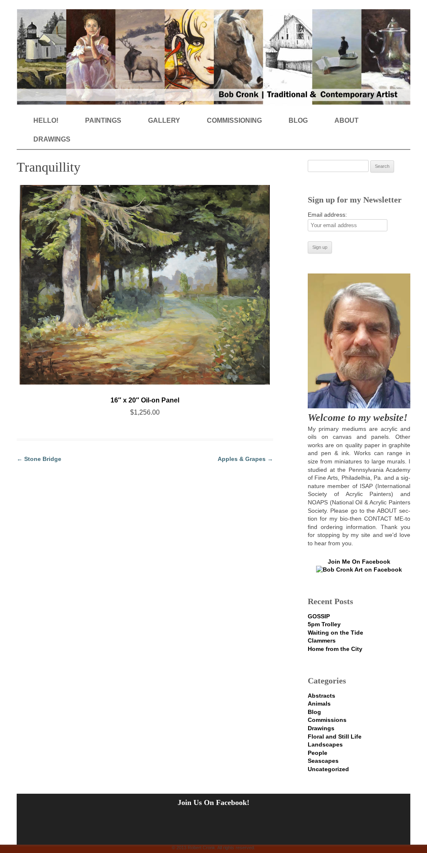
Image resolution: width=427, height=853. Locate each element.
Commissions (327, 719)
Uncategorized (328, 769)
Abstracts (321, 695)
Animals (319, 703)
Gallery (164, 120)
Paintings (103, 120)
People (317, 752)
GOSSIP (319, 616)
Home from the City (335, 648)
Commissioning (234, 120)
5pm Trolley (324, 624)
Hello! (45, 120)
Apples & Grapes (245, 459)
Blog (298, 120)
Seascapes (323, 760)
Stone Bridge (39, 459)
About (346, 120)
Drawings (51, 139)
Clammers (322, 640)
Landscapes (325, 744)
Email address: (327, 214)
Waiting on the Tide (335, 632)
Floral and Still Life (335, 736)
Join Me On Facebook (359, 561)
